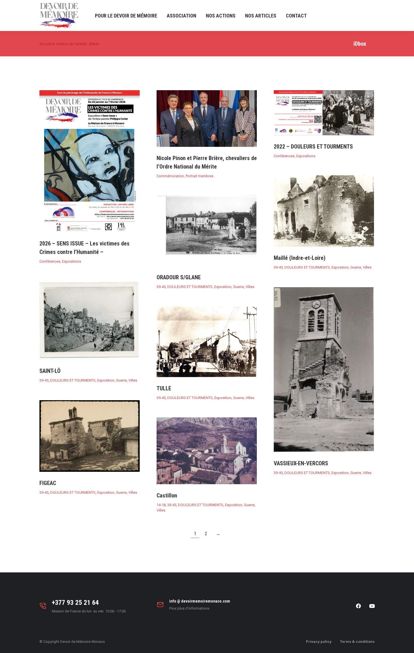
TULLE (164, 388)
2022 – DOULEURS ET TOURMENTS (313, 146)
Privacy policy (318, 641)
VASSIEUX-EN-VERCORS (301, 463)
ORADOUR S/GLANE (179, 277)
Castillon (167, 495)
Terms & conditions (357, 641)
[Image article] (89, 161)
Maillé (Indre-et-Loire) (300, 257)
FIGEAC (47, 483)
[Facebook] (358, 605)
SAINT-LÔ (50, 371)
